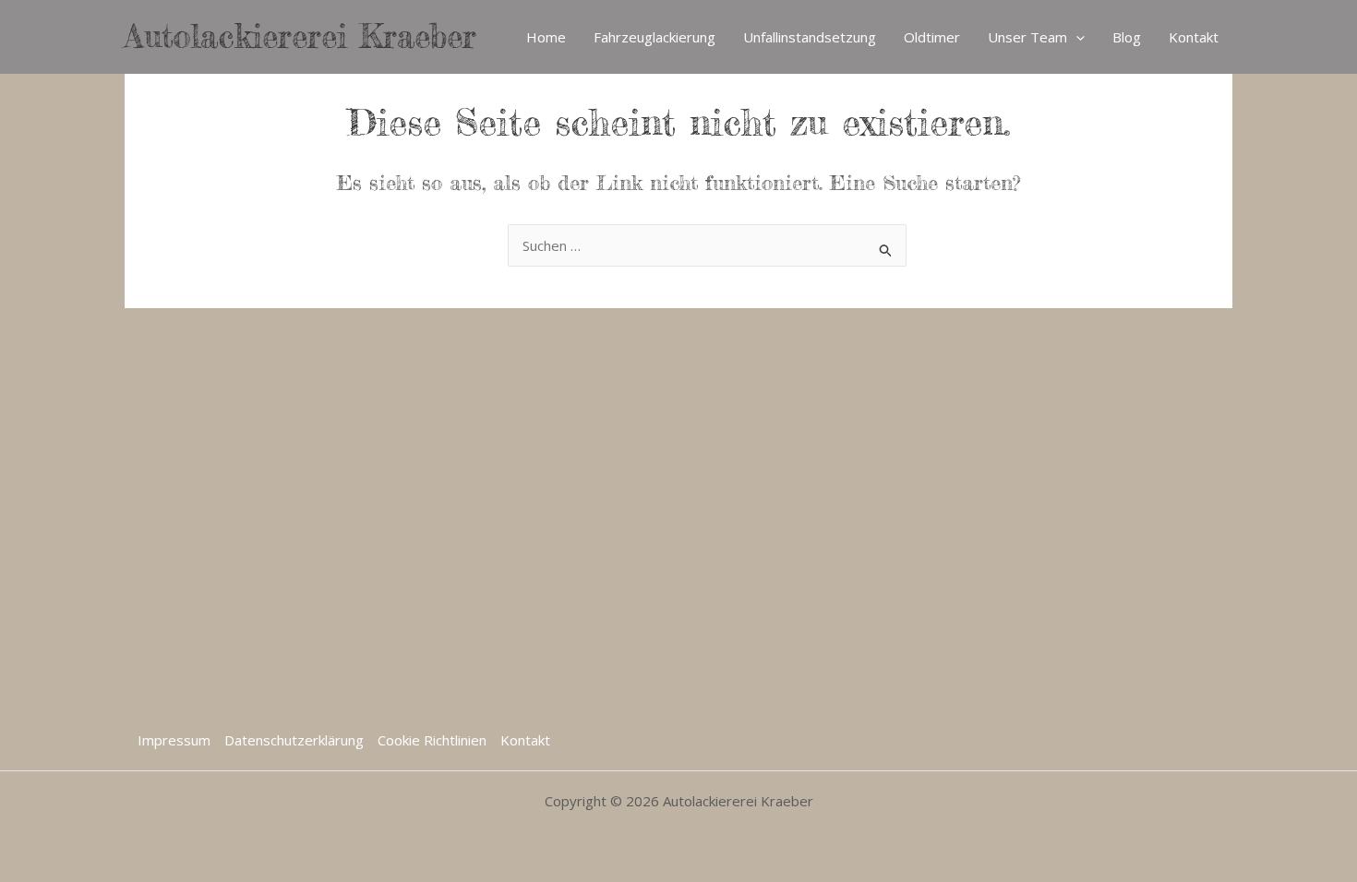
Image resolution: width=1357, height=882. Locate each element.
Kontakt (1194, 37)
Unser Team (1027, 37)
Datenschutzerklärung (294, 740)
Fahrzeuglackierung (654, 37)
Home (546, 37)
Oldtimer (932, 37)
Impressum (174, 740)
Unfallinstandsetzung (809, 37)
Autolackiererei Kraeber (300, 36)
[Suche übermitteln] (886, 247)
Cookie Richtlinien (432, 740)
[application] (1076, 37)
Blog (1126, 37)
